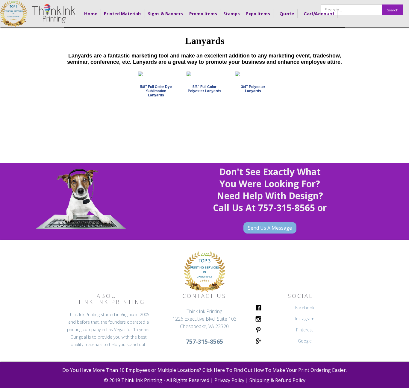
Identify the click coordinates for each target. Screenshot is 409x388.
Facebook (304, 307)
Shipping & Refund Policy (277, 380)
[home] (13, 13)
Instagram (304, 319)
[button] (123, 13)
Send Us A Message (270, 228)
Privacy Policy (229, 380)
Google (305, 341)
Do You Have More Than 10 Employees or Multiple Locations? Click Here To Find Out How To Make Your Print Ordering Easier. (204, 370)
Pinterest (304, 330)
